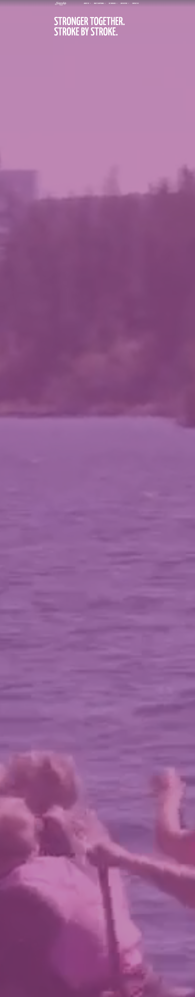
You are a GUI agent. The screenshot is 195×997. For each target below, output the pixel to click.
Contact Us (135, 3)
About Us (86, 3)
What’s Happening (99, 3)
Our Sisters (124, 3)
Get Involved (112, 3)
